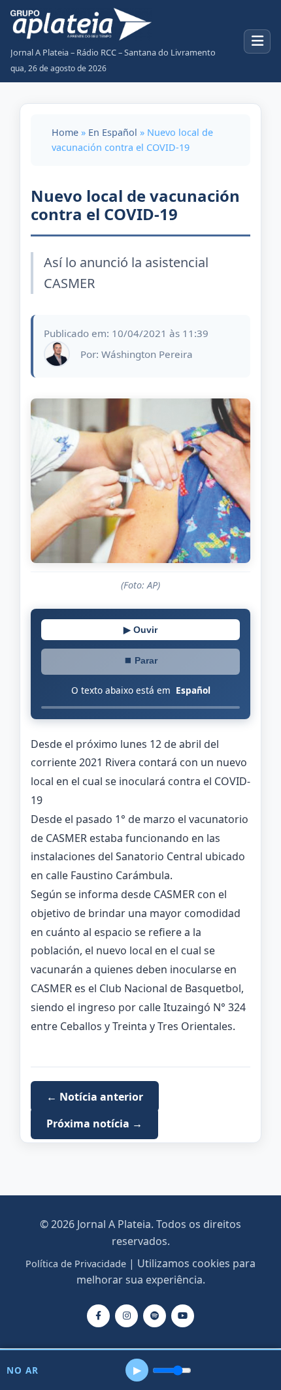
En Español (112, 132)
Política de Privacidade (75, 1263)
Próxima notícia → (94, 1123)
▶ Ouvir (140, 629)
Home (65, 132)
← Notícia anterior (94, 1096)
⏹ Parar (140, 660)
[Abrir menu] (257, 41)
